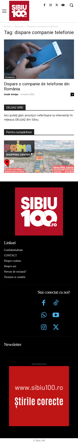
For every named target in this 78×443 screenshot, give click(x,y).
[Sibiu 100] (19, 11)
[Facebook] (44, 5)
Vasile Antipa (11, 94)
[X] (57, 5)
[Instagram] (51, 5)
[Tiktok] (56, 303)
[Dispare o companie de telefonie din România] (39, 59)
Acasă (7, 26)
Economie (10, 77)
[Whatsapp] (44, 315)
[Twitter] (56, 328)
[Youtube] (63, 5)
